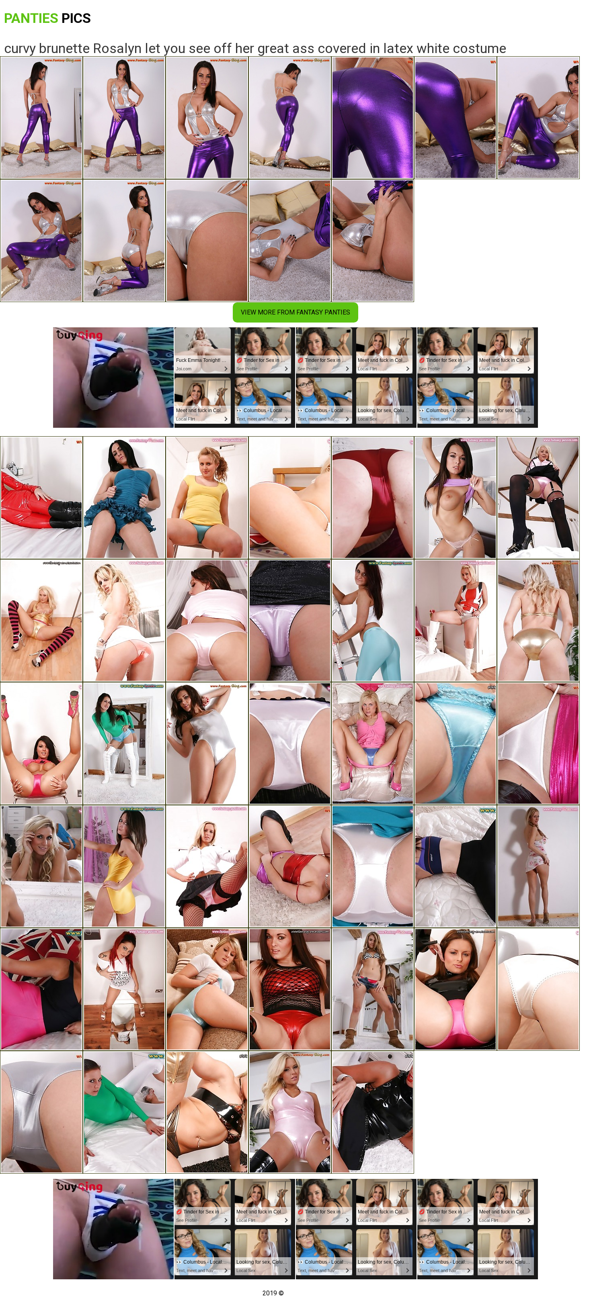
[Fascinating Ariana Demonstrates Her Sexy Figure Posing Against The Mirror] (124, 743)
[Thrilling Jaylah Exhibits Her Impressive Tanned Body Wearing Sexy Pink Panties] (207, 620)
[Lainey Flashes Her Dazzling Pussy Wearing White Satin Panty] (372, 1112)
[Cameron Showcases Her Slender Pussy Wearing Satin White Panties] (372, 866)
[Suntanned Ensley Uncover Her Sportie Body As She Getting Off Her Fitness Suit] (41, 989)
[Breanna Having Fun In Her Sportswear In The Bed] (455, 866)
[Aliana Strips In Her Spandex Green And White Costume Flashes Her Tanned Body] (124, 1112)
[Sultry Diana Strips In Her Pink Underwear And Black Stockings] (538, 497)
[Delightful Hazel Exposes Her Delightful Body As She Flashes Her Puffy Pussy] (372, 989)
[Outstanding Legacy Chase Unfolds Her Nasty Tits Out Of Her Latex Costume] (538, 620)
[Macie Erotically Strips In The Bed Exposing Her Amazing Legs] (455, 743)
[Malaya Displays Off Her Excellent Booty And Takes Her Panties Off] (124, 620)
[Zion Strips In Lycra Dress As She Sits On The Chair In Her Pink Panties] (455, 989)
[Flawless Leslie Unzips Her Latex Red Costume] (41, 497)
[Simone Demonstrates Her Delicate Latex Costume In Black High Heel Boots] (289, 1112)
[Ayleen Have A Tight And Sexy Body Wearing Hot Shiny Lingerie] (207, 1112)
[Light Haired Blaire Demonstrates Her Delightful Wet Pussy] (289, 497)
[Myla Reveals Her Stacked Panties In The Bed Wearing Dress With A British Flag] (455, 620)
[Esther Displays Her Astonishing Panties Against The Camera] (455, 497)
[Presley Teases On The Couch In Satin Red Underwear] (372, 497)
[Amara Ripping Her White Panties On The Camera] (538, 743)
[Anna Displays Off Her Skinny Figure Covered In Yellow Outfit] (124, 866)
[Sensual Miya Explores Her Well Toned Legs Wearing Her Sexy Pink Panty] (289, 620)
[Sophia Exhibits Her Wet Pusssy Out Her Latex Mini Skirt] (289, 866)
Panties (47, 18)
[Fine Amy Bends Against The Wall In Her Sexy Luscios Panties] (41, 620)
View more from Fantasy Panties (295, 312)
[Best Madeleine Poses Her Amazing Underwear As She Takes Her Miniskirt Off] (41, 743)
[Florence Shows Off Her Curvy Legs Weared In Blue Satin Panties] (207, 497)
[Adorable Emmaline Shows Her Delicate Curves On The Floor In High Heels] (289, 743)
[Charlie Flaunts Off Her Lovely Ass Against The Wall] (538, 989)
